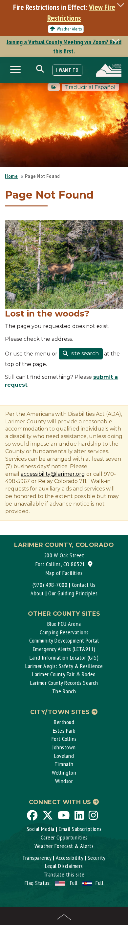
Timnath (64, 764)
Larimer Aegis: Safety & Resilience (64, 666)
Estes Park (64, 730)
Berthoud (64, 722)
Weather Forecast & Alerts (64, 846)
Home (11, 176)
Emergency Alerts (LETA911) (64, 649)
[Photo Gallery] (54, 87)
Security (97, 857)
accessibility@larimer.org (53, 474)
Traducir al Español (90, 87)
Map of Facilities (64, 573)
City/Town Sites (61, 712)
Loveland (64, 756)
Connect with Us (61, 802)
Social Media (40, 829)
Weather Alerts (69, 29)
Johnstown (64, 747)
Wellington (64, 772)
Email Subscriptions (80, 829)
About (37, 593)
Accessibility (69, 857)
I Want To (67, 70)
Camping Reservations (64, 632)
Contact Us (84, 584)
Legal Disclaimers (64, 866)
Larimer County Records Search (64, 682)
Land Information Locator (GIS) (64, 657)
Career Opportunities (64, 837)
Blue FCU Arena (64, 623)
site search (84, 353)
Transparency (36, 857)
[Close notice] (122, 5)
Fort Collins (64, 738)
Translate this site (64, 874)
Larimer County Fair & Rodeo (64, 674)
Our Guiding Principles (72, 593)
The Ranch (64, 691)
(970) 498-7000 (49, 584)
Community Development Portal (64, 640)
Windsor (64, 781)
